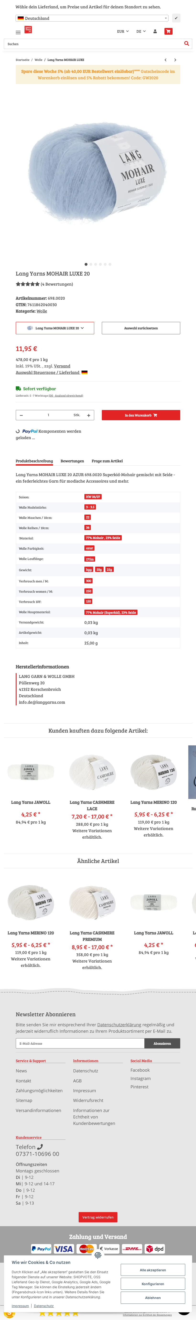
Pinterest (139, 1087)
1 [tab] (86, 264)
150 (88, 601)
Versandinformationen (38, 1110)
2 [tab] (90, 264)
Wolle (42, 311)
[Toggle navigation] (18, 30)
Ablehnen (153, 1298)
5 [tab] (105, 264)
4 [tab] (100, 264)
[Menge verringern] (21, 415)
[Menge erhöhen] (88, 415)
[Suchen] (186, 44)
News (21, 1071)
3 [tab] (95, 264)
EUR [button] (120, 31)
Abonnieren (162, 1043)
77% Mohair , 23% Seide (103, 537)
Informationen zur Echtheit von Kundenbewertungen (94, 1116)
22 (87, 517)
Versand (62, 366)
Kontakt (23, 1081)
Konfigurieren (153, 1284)
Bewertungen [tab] (72, 460)
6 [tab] (110, 264)
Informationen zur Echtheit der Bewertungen (147, 1315)
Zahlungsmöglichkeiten (39, 1090)
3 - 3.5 (90, 507)
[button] (155, 31)
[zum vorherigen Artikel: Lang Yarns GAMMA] (165, 60)
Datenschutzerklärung (119, 1024)
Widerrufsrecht (88, 1100)
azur (89, 548)
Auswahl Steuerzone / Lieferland (48, 372)
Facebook (140, 1070)
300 (88, 580)
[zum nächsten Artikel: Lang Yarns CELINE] (175, 60)
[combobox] (92, 18)
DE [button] (138, 31)
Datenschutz (85, 1071)
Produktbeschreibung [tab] (34, 460)
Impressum (84, 1090)
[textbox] (92, 18)
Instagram (141, 1078)
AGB (77, 1081)
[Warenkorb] (170, 31)
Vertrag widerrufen (98, 1217)
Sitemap (24, 1100)
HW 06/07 (93, 496)
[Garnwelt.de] (28, 29)
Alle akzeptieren (153, 1270)
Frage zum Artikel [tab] (107, 460)
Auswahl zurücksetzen (141, 328)
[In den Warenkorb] (19, 87)
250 (88, 591)
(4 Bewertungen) (57, 284)
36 (87, 527)
